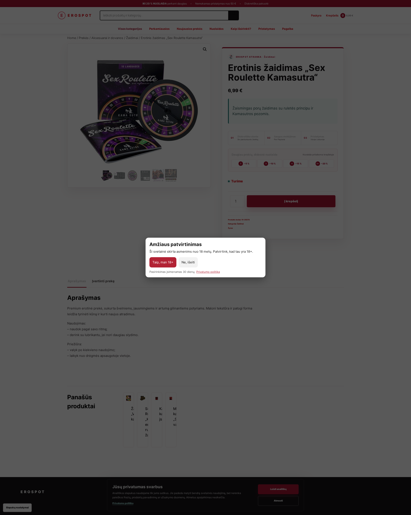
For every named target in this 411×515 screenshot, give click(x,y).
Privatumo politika (208, 271)
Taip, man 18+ (162, 262)
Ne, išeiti (188, 262)
